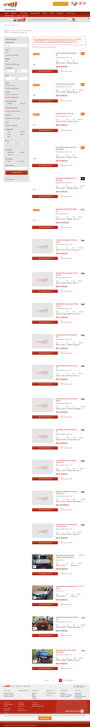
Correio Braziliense (8, 704)
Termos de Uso (78, 698)
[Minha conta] (80, 3)
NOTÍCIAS (35, 690)
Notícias (44, 13)
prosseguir (45, 718)
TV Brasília (6, 710)
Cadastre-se (19, 686)
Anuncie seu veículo (60, 4)
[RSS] (82, 687)
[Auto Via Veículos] (83, 178)
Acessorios (8, 115)
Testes (33, 696)
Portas (7, 140)
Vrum (10, 4)
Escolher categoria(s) (11, 111)
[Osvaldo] (83, 555)
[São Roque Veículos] (83, 209)
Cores (7, 122)
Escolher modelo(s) (11, 64)
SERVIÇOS (49, 690)
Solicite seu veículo (8, 696)
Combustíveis (9, 129)
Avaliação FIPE (35, 13)
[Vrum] (7, 685)
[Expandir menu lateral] (84, 3)
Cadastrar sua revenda (66, 694)
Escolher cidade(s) (10, 97)
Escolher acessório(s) (11, 118)
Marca (7, 49)
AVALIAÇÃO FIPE (23, 690)
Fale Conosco (71, 13)
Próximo (69, 680)
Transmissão (8, 150)
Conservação (8, 159)
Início (6, 13)
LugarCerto (21, 706)
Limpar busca (10, 179)
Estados (7, 83)
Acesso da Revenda (65, 696)
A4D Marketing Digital (38, 706)
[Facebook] (75, 687)
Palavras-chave (9, 165)
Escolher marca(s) (10, 55)
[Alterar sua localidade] (72, 3)
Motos (33, 694)
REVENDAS (64, 690)
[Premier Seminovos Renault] (83, 240)
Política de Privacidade (80, 696)
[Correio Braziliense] (10, 9)
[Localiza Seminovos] (83, 53)
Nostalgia (34, 698)
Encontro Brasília (22, 710)
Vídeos (52, 13)
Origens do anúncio (10, 101)
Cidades (7, 92)
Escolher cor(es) (10, 125)
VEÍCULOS (7, 690)
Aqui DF (6, 706)
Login (12, 686)
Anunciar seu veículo (22, 15)
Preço (7, 75)
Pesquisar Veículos (9, 15)
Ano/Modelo (8, 68)
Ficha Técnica (24, 13)
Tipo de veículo (9, 42)
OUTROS (77, 690)
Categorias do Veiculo (11, 108)
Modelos (7, 59)
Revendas (60, 13)
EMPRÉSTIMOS (51, 693)
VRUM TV (49, 695)
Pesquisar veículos (8, 693)
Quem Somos (78, 694)
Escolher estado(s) (11, 88)
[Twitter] (78, 687)
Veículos (13, 13)
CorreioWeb (21, 704)
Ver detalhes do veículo (45, 71)
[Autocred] (83, 617)
